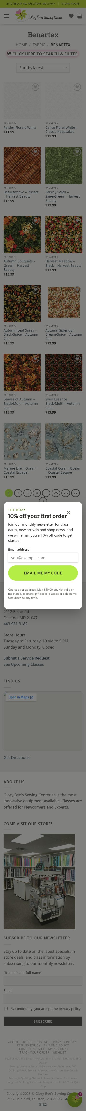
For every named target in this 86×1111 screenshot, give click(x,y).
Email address (18, 549)
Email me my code (43, 573)
